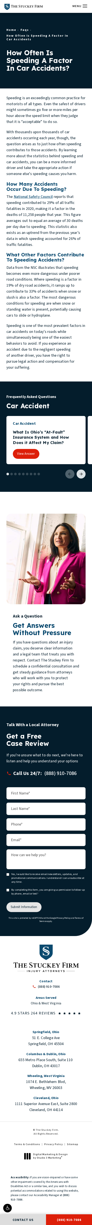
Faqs (25, 30)
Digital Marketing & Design (50, 1156)
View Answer (26, 454)
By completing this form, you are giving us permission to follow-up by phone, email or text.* (48, 892)
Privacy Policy (63, 918)
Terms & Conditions (27, 1144)
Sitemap (72, 1144)
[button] (7, 1208)
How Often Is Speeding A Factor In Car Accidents (37, 38)
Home (11, 30)
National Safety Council (33, 196)
